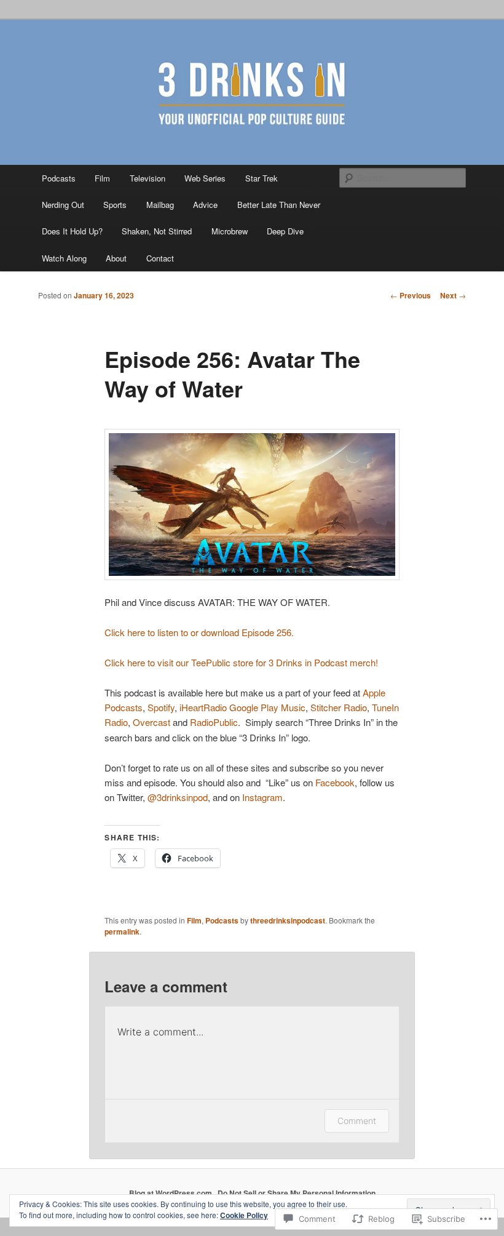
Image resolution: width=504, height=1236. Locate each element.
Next (453, 295)
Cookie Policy (244, 1215)
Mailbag (160, 204)
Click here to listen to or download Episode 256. (199, 632)
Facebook (335, 782)
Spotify (161, 707)
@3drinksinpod (178, 797)
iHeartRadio (203, 707)
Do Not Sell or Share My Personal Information (297, 1192)
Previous (410, 295)
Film (102, 178)
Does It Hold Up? (72, 231)
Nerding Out (63, 204)
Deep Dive (285, 231)
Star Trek (261, 178)
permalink (122, 931)
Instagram (262, 797)
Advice (205, 204)
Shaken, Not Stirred (157, 231)
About (116, 258)
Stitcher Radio (338, 707)
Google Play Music (267, 707)
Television (147, 178)
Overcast (151, 722)
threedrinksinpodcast (287, 920)
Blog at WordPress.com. (171, 1192)
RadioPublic (214, 722)
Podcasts (59, 178)
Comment (356, 1120)
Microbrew (229, 231)
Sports (115, 204)
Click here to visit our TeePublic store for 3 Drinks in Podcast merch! (241, 662)
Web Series (205, 178)
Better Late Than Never (278, 204)
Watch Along (64, 258)
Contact (160, 258)
